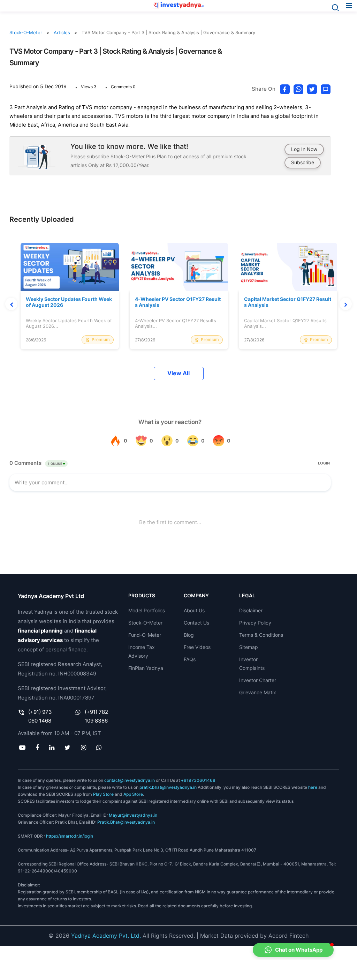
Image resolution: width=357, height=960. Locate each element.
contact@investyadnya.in (129, 780)
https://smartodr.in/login (69, 836)
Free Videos (197, 647)
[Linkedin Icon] (52, 747)
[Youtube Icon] (22, 747)
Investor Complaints (252, 663)
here (312, 787)
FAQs (190, 659)
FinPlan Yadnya (145, 668)
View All (178, 373)
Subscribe (302, 162)
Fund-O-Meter (144, 635)
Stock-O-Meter (25, 32)
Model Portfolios (146, 610)
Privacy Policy (255, 623)
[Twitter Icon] (67, 747)
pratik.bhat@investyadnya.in (168, 787)
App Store (133, 794)
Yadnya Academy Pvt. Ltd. (106, 935)
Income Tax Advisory (141, 651)
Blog (189, 635)
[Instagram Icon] (83, 747)
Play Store (103, 794)
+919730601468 (198, 780)
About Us (194, 610)
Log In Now (304, 149)
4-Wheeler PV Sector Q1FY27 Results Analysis (178, 302)
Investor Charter (257, 680)
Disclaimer (251, 610)
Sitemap (248, 647)
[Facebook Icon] (37, 747)
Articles (62, 32)
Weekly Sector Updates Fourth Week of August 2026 (69, 302)
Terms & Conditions (261, 635)
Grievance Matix (257, 692)
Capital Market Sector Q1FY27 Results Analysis (287, 302)
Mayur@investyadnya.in (133, 815)
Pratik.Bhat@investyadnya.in (126, 822)
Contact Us (196, 623)
